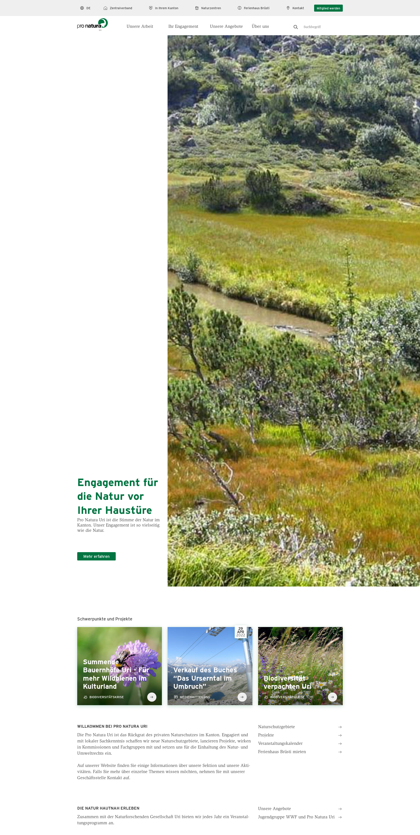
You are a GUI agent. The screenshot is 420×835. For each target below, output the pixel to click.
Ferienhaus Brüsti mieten (282, 752)
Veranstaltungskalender (280, 744)
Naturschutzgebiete (276, 727)
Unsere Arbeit (140, 27)
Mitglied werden (328, 8)
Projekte (266, 735)
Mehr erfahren (96, 556)
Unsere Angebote (226, 27)
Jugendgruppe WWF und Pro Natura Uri (296, 817)
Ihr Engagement (183, 27)
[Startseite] (92, 22)
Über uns (260, 27)
